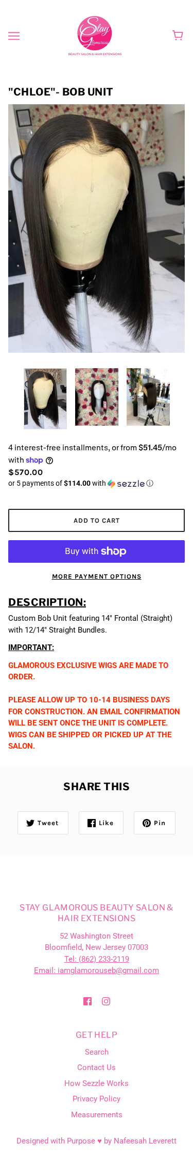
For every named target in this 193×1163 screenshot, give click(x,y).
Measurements (96, 1114)
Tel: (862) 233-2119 (96, 959)
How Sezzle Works (96, 1083)
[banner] (95, 35)
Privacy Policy (96, 1098)
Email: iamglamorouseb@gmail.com (96, 970)
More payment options (97, 576)
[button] (96, 483)
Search (97, 1052)
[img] (87, 1001)
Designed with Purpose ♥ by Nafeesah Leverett (96, 1141)
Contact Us (96, 1067)
